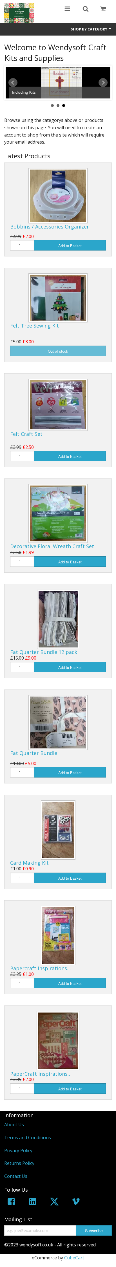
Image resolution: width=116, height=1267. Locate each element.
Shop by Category (89, 29)
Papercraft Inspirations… (40, 968)
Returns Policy (19, 1163)
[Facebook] (11, 1202)
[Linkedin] (32, 1202)
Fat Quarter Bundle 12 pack (43, 652)
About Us (14, 1124)
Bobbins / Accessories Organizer (49, 226)
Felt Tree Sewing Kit (34, 325)
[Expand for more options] (67, 9)
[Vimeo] (76, 1202)
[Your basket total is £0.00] (103, 9)
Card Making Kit (29, 862)
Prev (12, 82)
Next (103, 82)
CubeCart (74, 1258)
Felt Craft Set (26, 434)
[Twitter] (54, 1202)
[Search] (85, 9)
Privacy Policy (18, 1150)
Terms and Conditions (27, 1137)
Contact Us (15, 1176)
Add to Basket (70, 245)
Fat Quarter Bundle (33, 753)
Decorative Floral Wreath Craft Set (52, 546)
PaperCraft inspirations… (41, 1073)
